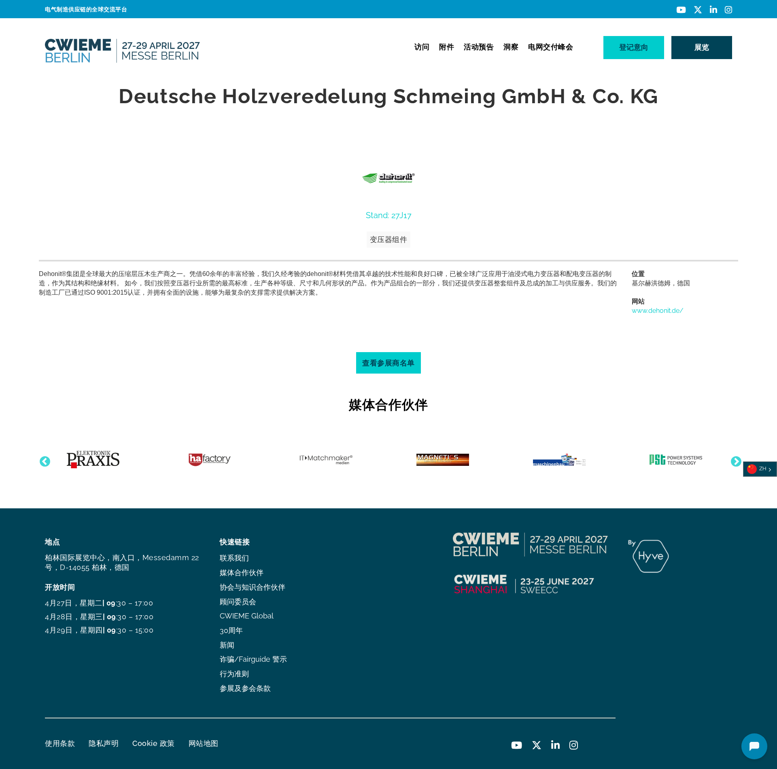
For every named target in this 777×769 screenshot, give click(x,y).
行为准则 (234, 673)
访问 (421, 46)
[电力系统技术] (676, 460)
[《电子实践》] (93, 459)
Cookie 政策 (153, 743)
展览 (701, 47)
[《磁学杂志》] (442, 460)
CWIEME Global (247, 616)
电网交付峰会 (550, 46)
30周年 (231, 630)
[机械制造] (559, 460)
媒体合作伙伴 (241, 572)
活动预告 (479, 46)
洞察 (510, 46)
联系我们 (234, 558)
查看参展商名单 (388, 363)
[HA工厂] (209, 459)
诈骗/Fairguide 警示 (253, 659)
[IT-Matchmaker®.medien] (326, 459)
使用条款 (60, 743)
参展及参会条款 (245, 688)
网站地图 (204, 743)
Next (734, 460)
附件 (446, 46)
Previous (43, 460)
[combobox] (760, 469)
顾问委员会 (238, 601)
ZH (762, 469)
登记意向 (633, 47)
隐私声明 (104, 743)
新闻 (227, 645)
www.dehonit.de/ (658, 310)
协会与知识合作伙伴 (252, 587)
